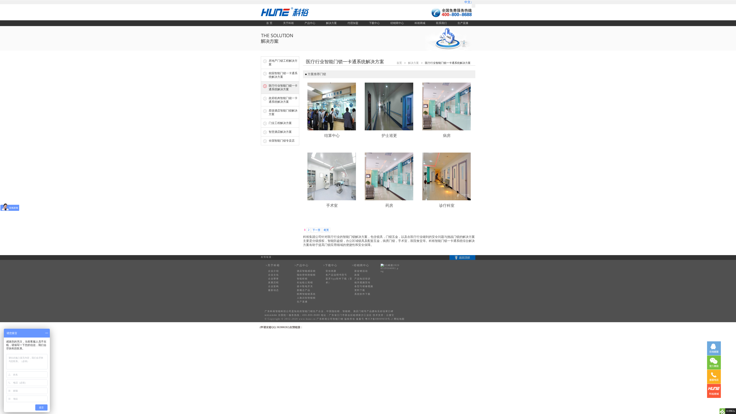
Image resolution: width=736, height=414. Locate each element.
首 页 (269, 23)
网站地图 (399, 319)
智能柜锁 (302, 278)
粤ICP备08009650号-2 (379, 319)
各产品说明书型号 (336, 275)
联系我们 (441, 23)
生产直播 (463, 23)
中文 (467, 2)
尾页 (326, 230)
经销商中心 (397, 23)
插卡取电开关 (305, 286)
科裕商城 (420, 23)
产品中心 (310, 23)
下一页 (316, 230)
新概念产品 (303, 290)
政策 (357, 275)
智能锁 (347, 311)
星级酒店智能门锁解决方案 (283, 112)
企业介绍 (273, 271)
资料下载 (359, 290)
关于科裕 (288, 23)
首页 (399, 63)
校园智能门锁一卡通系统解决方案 (283, 75)
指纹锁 (336, 311)
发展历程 (273, 282)
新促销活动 (361, 271)
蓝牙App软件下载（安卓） (339, 280)
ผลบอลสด (271, 315)
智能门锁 (307, 311)
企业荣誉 (273, 278)
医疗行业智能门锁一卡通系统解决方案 (283, 87)
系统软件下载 (362, 294)
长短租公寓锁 (305, 282)
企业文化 (273, 275)
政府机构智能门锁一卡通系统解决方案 (283, 100)
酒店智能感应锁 (306, 271)
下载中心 (374, 23)
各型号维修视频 (363, 286)
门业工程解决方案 (280, 123)
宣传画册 (331, 271)
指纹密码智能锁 (306, 275)
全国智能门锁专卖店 (282, 140)
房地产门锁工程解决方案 (283, 62)
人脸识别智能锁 (306, 298)
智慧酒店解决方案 (280, 131)
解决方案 (331, 23)
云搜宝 (390, 315)
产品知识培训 (362, 278)
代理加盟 (352, 23)
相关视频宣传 (362, 282)
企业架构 (273, 286)
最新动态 (273, 290)
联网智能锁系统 (306, 294)
